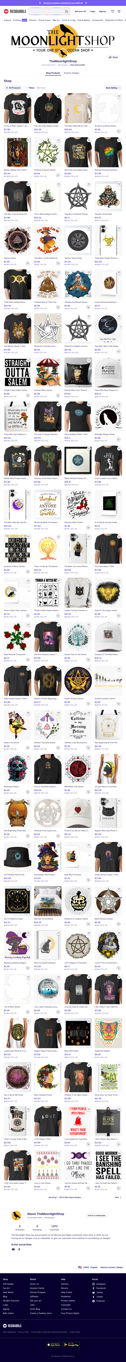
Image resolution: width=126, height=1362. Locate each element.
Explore (7, 20)
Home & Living (68, 20)
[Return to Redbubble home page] (15, 11)
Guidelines (66, 1296)
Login (5, 1305)
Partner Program (38, 1292)
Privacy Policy (23, 1332)
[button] (63, 3)
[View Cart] (119, 11)
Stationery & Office (114, 20)
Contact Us (66, 1309)
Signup (6, 1309)
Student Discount (11, 1300)
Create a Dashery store (41, 1313)
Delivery (65, 1284)
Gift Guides (8, 1284)
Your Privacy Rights (70, 1313)
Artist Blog (35, 1309)
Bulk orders (8, 1313)
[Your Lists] (113, 11)
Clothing (19, 20)
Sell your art (35, 1300)
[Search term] (66, 11)
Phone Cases (45, 20)
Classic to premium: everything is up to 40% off (63, 3)
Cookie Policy (74, 1332)
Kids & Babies (83, 20)
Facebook (101, 1288)
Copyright (65, 1305)
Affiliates (34, 1296)
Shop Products (53, 73)
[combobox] (49, 11)
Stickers (33, 20)
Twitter (99, 1292)
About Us (34, 1284)
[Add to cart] (119, 131)
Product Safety (68, 1300)
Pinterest (100, 1301)
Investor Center (37, 1288)
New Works (8, 1292)
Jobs (32, 1305)
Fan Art (6, 1288)
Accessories (97, 20)
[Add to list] (28, 96)
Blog (5, 1296)
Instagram (101, 1284)
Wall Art (56, 20)
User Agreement (9, 1332)
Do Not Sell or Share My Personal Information (49, 1332)
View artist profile (77, 65)
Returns (64, 1288)
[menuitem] (7, 20)
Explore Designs (71, 73)
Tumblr (99, 1296)
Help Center (66, 1292)
